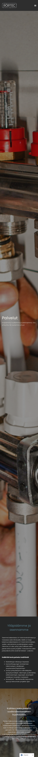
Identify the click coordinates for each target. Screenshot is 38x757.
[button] (35, 5)
